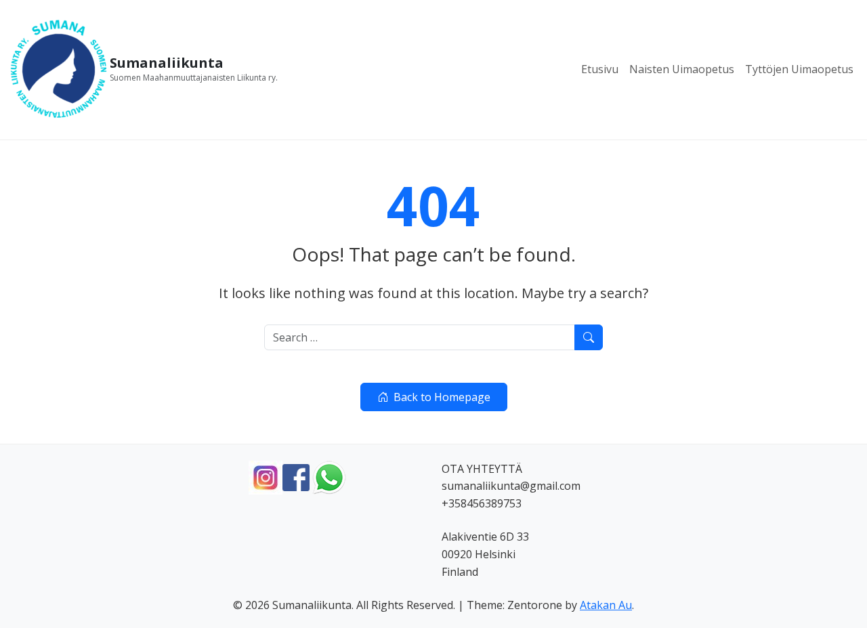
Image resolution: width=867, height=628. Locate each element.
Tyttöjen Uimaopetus (799, 69)
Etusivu (599, 69)
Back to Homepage (442, 397)
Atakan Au (606, 605)
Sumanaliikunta (167, 63)
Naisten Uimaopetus (681, 69)
